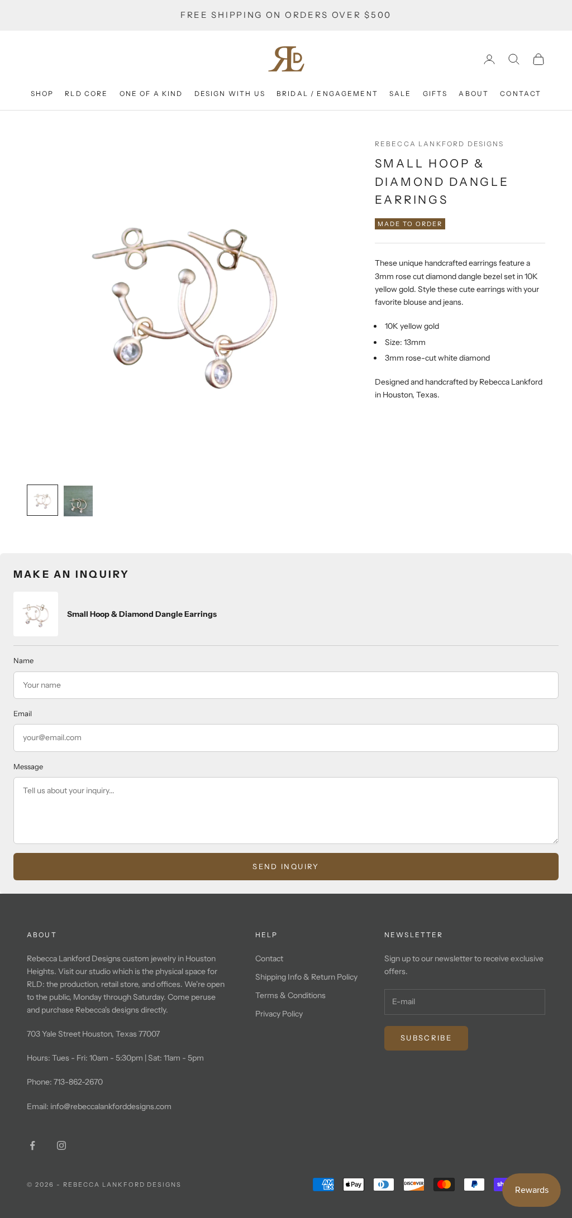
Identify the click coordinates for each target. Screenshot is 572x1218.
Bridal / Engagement (327, 93)
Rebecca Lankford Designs (439, 144)
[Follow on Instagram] (61, 1145)
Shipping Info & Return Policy (306, 977)
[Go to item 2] (78, 501)
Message (28, 766)
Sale (400, 93)
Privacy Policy (279, 1014)
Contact (520, 93)
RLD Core (86, 93)
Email (22, 713)
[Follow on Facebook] (32, 1145)
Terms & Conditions (290, 995)
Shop (42, 93)
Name (23, 660)
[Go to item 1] (42, 500)
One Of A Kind (151, 93)
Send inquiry (285, 866)
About (474, 93)
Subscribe (426, 1037)
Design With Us (229, 93)
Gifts (435, 93)
